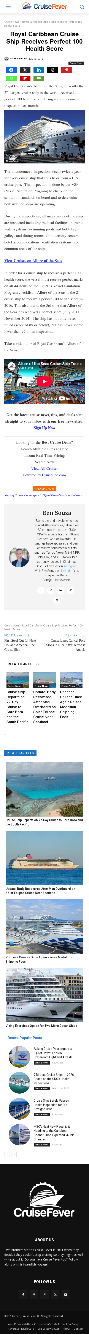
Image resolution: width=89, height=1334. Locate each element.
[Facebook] (11, 70)
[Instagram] (50, 590)
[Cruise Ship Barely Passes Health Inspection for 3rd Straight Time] (19, 1109)
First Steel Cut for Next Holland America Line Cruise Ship (20, 645)
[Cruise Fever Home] (44, 6)
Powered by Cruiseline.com (44, 474)
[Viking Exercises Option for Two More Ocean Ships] (44, 995)
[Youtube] (66, 1294)
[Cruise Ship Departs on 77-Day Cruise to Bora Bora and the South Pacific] (17, 680)
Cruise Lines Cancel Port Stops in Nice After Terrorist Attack (65, 645)
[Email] (38, 78)
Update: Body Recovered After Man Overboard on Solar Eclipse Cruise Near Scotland (44, 707)
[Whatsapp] (11, 78)
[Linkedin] (38, 70)
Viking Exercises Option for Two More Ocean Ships (41, 1025)
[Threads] (52, 70)
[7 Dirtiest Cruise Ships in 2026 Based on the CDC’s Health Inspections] (19, 1083)
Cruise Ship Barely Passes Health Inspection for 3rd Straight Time (51, 1105)
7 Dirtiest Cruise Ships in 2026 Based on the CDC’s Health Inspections (54, 1079)
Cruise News (11, 22)
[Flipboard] (25, 78)
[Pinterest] (66, 70)
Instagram (71, 566)
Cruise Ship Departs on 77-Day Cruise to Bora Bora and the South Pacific (17, 707)
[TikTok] (70, 590)
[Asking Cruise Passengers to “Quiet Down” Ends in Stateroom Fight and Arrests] (19, 1057)
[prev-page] (7, 1154)
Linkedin (66, 570)
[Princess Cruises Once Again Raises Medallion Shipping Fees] (71, 680)
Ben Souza (20, 58)
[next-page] (14, 1154)
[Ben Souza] (7, 58)
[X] (25, 70)
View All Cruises (44, 468)
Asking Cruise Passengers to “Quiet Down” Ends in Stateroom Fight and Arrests (53, 1053)
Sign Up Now (44, 428)
